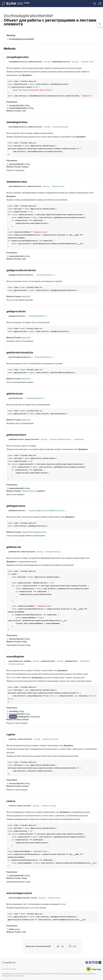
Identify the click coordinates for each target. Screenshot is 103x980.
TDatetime (84, 661)
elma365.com (10, 962)
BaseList (49, 275)
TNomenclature (64, 439)
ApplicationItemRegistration (50, 510)
